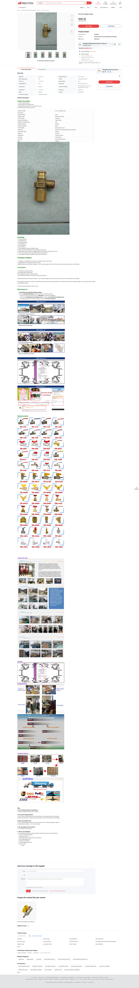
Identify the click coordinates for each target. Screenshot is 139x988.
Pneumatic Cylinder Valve (90, 966)
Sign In (80, 62)
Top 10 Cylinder (48, 969)
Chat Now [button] (112, 26)
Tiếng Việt (103, 979)
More (18, 972)
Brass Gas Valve (47, 941)
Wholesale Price (71, 977)
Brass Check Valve (74, 941)
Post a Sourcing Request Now (57, 891)
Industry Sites (78, 977)
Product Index (94, 977)
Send (28, 891)
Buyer (88, 7)
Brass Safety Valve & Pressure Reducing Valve (106, 941)
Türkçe (98, 979)
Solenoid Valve (30, 959)
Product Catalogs (38, 936)
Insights (106, 977)
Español (40, 979)
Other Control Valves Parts (64, 959)
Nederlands (72, 979)
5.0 (104, 71)
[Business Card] (119, 76)
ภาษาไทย (93, 979)
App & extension (104, 7)
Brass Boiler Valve (47, 944)
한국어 (81, 979)
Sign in (120, 3)
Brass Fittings (46, 939)
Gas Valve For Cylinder (104, 966)
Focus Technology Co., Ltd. (60, 982)
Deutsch (66, 979)
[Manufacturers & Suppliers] (25, 2)
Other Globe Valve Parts (49, 959)
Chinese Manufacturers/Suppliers (52, 977)
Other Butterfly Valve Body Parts (80, 959)
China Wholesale (63, 977)
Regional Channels (86, 977)
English (35, 979)
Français (50, 979)
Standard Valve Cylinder (76, 966)
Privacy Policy (91, 982)
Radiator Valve (20, 944)
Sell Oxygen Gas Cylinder (36, 969)
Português (45, 979)
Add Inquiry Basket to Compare (46, 60)
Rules (120, 7)
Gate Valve (38, 959)
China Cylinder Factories (24, 966)
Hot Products (34, 977)
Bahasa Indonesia (109, 979)
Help (96, 7)
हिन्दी (89, 979)
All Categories (22, 7)
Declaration (84, 982)
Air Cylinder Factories (63, 966)
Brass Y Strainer (73, 944)
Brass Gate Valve (99, 939)
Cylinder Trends (58, 969)
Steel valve (19, 939)
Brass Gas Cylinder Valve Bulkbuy (72, 969)
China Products (41, 977)
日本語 (85, 979)
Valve (38, 10)
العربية (77, 979)
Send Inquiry (88, 26)
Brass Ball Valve (73, 939)
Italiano (62, 979)
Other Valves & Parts (45, 10)
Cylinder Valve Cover (23, 969)
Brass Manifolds (99, 944)
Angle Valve (21, 959)
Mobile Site (101, 977)
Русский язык (56, 979)
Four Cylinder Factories (50, 966)
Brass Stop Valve (21, 941)
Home (18, 10)
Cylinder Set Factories (37, 966)
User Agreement (77, 982)
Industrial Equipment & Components (28, 10)
